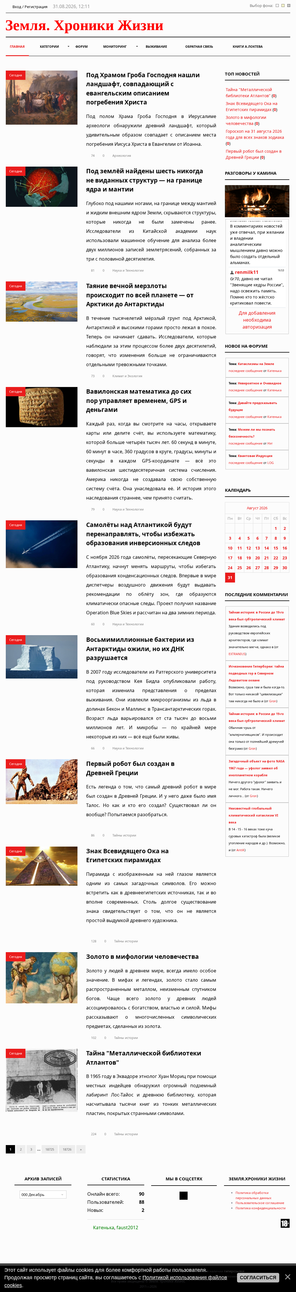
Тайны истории (124, 835)
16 (284, 548)
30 (284, 567)
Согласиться (258, 1277)
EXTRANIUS (237, 654)
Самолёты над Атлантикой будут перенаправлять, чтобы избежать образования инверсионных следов (143, 534)
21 (266, 558)
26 (248, 567)
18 (239, 558)
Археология (121, 155)
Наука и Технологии (128, 270)
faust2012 (127, 1227)
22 (275, 558)
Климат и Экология (127, 376)
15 (275, 548)
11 (239, 548)
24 (230, 567)
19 (248, 558)
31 (230, 577)
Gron (272, 701)
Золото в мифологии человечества (142, 956)
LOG (270, 463)
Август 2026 (257, 507)
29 (275, 567)
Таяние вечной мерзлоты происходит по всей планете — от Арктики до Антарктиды (140, 295)
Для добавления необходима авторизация (257, 320)
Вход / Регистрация (29, 6)
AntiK (240, 850)
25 (239, 567)
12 (248, 548)
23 (284, 558)
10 (230, 548)
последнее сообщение (245, 371)
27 (257, 567)
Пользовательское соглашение (260, 1203)
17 (230, 558)
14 (266, 548)
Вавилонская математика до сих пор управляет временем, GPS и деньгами (138, 400)
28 (266, 567)
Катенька (274, 371)
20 (257, 558)
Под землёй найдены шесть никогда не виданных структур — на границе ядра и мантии (144, 180)
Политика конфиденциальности (261, 1208)
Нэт (270, 443)
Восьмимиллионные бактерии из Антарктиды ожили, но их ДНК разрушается (140, 648)
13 (257, 548)
